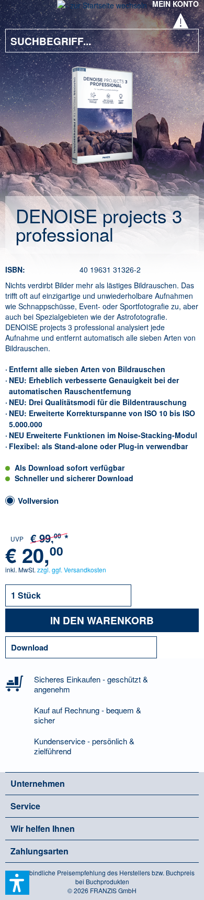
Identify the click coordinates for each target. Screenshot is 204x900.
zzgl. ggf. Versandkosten (71, 569)
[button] (17, 883)
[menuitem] (20, 10)
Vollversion (38, 500)
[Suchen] (183, 40)
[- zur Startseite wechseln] (102, 8)
